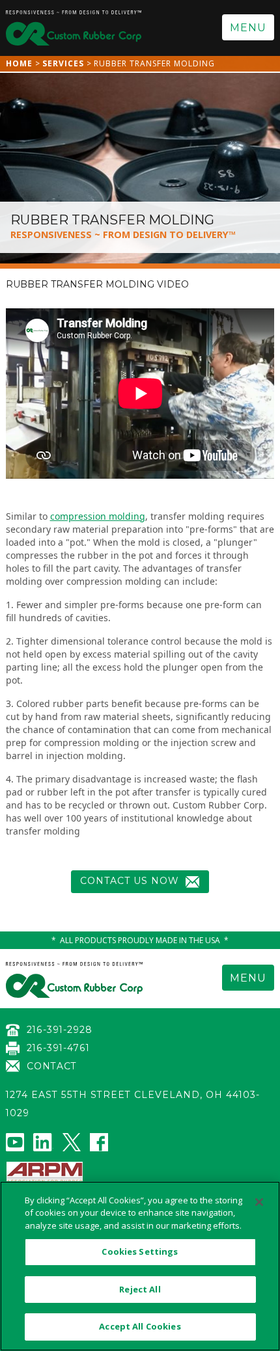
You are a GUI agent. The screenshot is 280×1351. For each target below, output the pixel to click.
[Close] (259, 1202)
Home (19, 63)
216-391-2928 (59, 1030)
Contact (52, 1066)
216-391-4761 (58, 1048)
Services (63, 63)
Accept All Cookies (139, 1326)
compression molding (97, 516)
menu (248, 27)
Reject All (139, 1289)
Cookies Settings (140, 1251)
